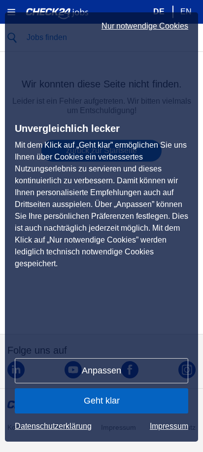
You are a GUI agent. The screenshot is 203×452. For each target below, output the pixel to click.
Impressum (169, 426)
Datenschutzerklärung (53, 426)
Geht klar (102, 401)
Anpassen (101, 370)
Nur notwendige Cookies (145, 26)
